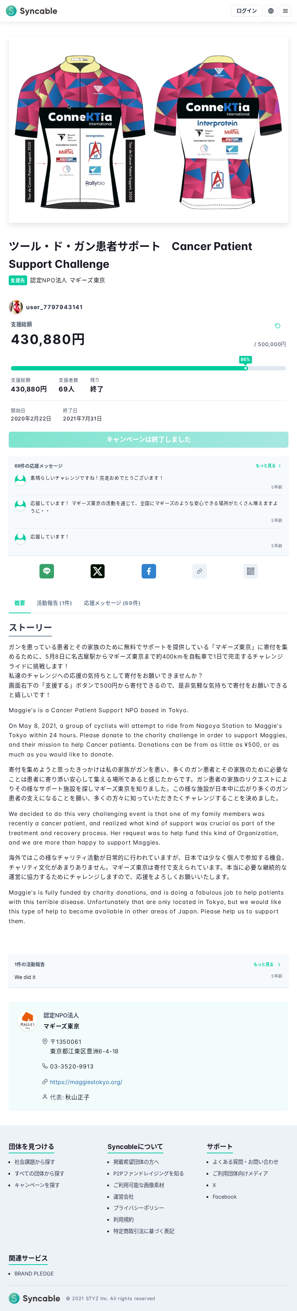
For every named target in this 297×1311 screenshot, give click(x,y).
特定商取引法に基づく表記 (143, 1231)
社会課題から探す (34, 1162)
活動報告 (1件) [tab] (54, 603)
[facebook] (149, 571)
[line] (46, 571)
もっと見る (266, 465)
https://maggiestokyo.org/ (86, 1082)
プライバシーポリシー (138, 1208)
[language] (271, 11)
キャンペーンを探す (37, 1185)
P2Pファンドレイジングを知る (148, 1173)
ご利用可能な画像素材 (138, 1185)
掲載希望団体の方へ (136, 1162)
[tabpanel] (148, 780)
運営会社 (123, 1197)
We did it (24, 977)
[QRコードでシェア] (250, 571)
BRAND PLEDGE (34, 1273)
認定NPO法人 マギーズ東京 (67, 280)
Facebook (225, 1197)
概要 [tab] (19, 603)
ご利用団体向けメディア (240, 1173)
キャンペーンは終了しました (148, 439)
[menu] (285, 11)
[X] (97, 571)
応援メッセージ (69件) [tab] (112, 603)
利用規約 (123, 1219)
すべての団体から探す (39, 1173)
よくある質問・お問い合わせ (246, 1162)
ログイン (247, 11)
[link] (199, 571)
